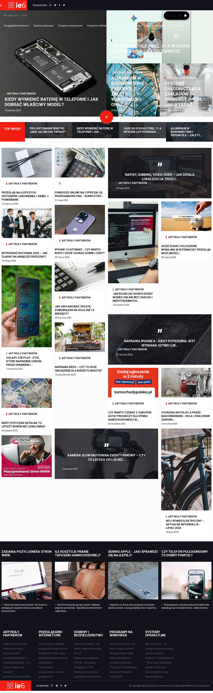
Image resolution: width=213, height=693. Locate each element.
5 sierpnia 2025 (70, 469)
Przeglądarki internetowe (16, 25)
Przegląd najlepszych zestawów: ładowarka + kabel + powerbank (25, 196)
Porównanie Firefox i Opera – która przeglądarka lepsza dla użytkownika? (53, 658)
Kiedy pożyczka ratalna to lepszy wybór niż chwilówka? (23, 424)
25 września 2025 (117, 423)
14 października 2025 (65, 374)
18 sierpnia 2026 (13, 110)
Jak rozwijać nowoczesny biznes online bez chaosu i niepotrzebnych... (133, 297)
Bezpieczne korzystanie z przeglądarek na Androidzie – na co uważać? (88, 677)
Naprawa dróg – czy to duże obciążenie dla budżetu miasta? (78, 368)
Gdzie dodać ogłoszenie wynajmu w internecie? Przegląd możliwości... (186, 249)
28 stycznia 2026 (63, 317)
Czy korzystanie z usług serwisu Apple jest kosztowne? (156, 677)
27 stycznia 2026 (124, 354)
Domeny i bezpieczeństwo (128, 25)
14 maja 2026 (122, 188)
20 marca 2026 (62, 257)
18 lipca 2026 (171, 110)
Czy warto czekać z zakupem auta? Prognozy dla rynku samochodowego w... (129, 416)
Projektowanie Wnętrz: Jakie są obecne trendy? (48, 130)
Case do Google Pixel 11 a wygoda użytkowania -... (142, 130)
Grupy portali (176, 25)
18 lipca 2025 (172, 532)
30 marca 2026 (168, 257)
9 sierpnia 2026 (118, 57)
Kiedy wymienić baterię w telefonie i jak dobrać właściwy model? (51, 102)
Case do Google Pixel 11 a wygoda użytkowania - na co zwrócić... (150, 48)
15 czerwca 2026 (10, 204)
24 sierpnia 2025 (10, 430)
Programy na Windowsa (99, 25)
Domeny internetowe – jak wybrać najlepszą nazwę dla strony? (87, 649)
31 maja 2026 (61, 200)
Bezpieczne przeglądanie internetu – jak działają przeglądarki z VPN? (86, 663)
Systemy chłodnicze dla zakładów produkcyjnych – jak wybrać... (185, 94)
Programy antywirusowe (70, 25)
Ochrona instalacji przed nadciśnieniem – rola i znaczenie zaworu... (185, 416)
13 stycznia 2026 (14, 369)
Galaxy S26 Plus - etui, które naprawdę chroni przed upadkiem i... (24, 361)
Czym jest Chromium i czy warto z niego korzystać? (122, 646)
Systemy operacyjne (44, 25)
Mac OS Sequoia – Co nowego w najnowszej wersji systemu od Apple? (159, 649)
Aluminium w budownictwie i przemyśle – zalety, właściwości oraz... (129, 91)
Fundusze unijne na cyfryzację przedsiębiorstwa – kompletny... (79, 194)
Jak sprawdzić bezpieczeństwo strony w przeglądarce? (51, 672)
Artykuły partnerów (155, 25)
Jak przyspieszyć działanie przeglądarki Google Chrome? (53, 646)
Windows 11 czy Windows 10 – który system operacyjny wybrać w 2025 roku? (159, 663)
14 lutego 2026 (9, 260)
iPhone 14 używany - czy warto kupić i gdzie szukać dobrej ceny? (80, 251)
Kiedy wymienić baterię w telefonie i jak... (95, 130)
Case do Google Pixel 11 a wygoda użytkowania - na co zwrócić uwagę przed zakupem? (17, 665)
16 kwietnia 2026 (121, 305)
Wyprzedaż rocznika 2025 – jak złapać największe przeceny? (24, 254)
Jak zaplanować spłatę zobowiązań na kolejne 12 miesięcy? (74, 310)
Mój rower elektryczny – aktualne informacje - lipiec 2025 (185, 524)
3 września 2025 (169, 423)
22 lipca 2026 (117, 110)
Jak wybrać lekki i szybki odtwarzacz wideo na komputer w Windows (121, 658)
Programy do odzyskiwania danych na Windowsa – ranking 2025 (123, 672)
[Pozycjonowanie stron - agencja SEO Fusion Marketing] (27, 456)
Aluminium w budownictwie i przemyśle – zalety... (186, 132)
